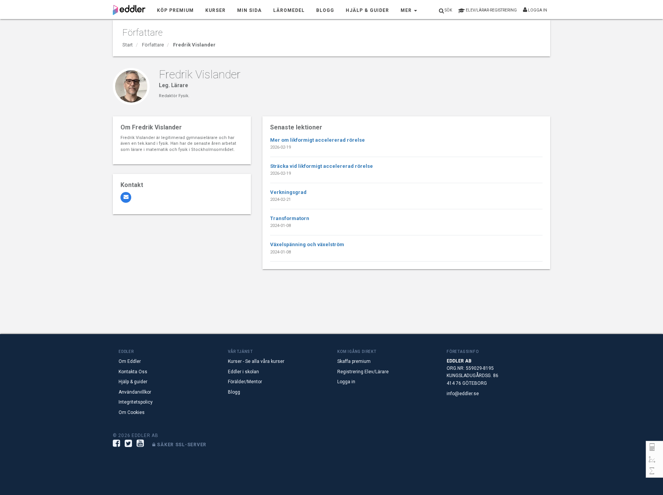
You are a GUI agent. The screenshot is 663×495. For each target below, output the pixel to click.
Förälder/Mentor (245, 381)
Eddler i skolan (243, 371)
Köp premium (175, 10)
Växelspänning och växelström (307, 244)
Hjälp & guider (133, 381)
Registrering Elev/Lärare (363, 371)
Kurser (215, 10)
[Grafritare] (652, 459)
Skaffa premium (354, 361)
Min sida (249, 10)
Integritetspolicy (136, 402)
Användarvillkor (135, 392)
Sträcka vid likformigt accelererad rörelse (321, 166)
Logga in (537, 10)
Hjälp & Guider (367, 10)
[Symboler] (652, 471)
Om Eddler (130, 361)
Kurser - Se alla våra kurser (256, 361)
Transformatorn (289, 218)
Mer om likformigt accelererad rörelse (317, 140)
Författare (153, 45)
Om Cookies (132, 412)
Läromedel (289, 10)
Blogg (325, 10)
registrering (491, 10)
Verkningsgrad (288, 192)
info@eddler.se (463, 393)
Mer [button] (407, 10)
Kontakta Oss (133, 371)
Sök (448, 10)
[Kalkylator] (652, 447)
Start (127, 45)
